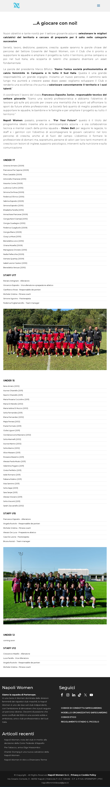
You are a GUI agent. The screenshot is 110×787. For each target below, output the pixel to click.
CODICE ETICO (68, 717)
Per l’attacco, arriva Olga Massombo (22, 747)
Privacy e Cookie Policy (83, 775)
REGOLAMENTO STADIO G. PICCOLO (80, 722)
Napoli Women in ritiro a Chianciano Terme (25, 759)
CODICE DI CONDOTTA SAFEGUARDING (81, 708)
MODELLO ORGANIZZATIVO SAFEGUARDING (84, 713)
